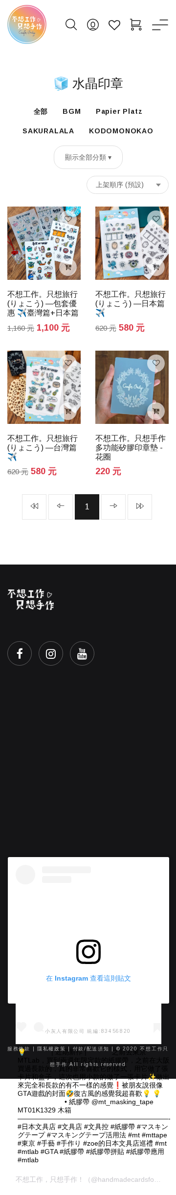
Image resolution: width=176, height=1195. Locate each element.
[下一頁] (113, 507)
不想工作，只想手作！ (50, 1179)
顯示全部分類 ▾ (88, 157)
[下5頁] (140, 507)
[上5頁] (34, 507)
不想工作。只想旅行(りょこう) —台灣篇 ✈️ (42, 447)
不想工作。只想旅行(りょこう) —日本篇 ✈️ (130, 303)
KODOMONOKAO (121, 131)
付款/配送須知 (91, 1048)
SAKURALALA (48, 131)
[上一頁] (60, 507)
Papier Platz (119, 111)
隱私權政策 (51, 1048)
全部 (41, 111)
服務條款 (18, 1048)
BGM (72, 111)
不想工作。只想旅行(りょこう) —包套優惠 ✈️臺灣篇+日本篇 (43, 303)
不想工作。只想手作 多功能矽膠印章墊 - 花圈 (130, 447)
